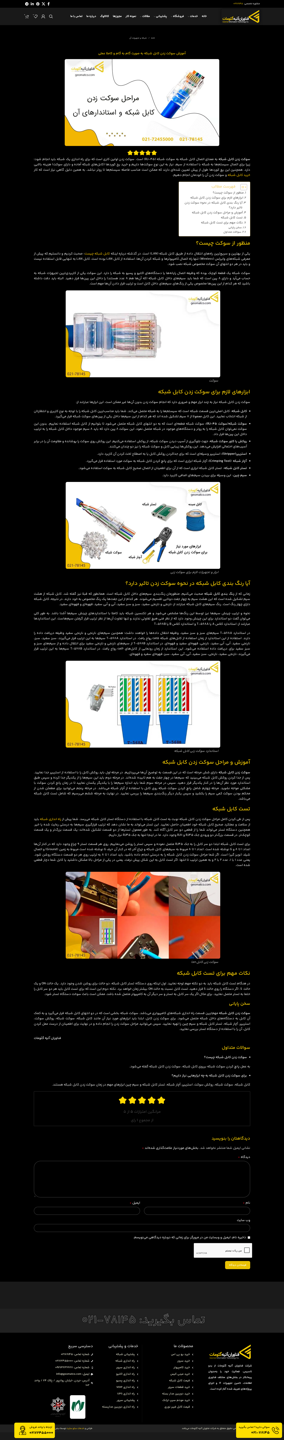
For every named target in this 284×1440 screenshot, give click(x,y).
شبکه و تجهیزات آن (138, 38)
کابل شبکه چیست (97, 253)
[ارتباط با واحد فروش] (22, 1430)
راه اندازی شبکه (50, 819)
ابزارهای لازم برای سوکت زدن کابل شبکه (216, 197)
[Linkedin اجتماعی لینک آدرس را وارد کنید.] (32, 4)
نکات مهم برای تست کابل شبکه (222, 222)
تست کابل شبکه (232, 217)
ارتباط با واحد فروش (40, 1427)
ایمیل (135, 1202)
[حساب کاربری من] (43, 16)
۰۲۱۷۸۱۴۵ (238, 4)
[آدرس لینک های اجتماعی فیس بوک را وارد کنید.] (48, 4)
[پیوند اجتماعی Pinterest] (38, 4)
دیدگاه (244, 1157)
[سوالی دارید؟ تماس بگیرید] (275, 1430)
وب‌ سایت (243, 1220)
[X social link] (43, 4)
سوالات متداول (232, 232)
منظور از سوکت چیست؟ (228, 192)
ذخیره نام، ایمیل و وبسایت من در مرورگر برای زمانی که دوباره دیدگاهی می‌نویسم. (189, 1237)
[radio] (154, 152)
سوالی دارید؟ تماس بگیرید (254, 1427)
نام (246, 1202)
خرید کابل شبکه (239, 175)
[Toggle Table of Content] (241, 187)
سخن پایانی (235, 227)
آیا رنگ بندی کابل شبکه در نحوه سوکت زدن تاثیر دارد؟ (213, 205)
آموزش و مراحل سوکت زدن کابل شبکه (217, 212)
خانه (153, 38)
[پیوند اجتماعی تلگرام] (27, 4)
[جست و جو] (51, 16)
